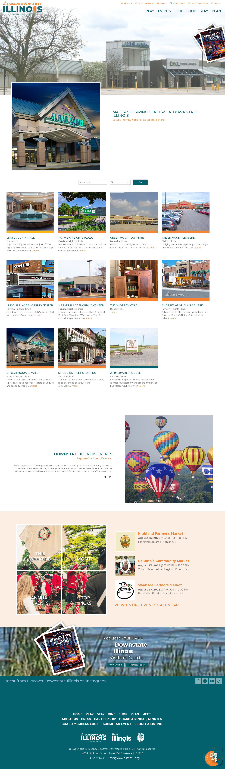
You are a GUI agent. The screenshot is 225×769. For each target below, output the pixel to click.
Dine (179, 11)
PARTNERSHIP (146, 3)
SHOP (163, 3)
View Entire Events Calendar (146, 605)
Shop (191, 11)
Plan (216, 11)
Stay (204, 11)
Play (150, 11)
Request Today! (137, 665)
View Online (115, 665)
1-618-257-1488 (95, 758)
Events (164, 11)
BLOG (217, 3)
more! (36, 250)
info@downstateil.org (124, 758)
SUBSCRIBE (179, 3)
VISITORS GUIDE (199, 3)
